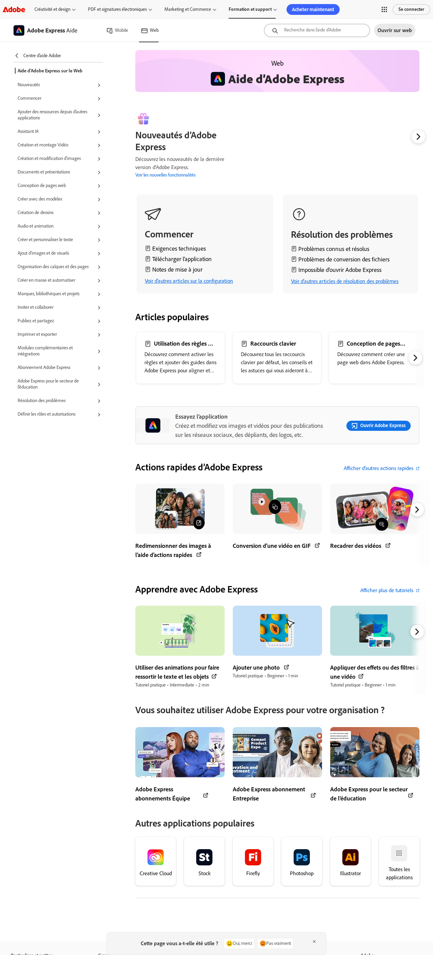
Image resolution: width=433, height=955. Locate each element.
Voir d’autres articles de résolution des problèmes (344, 281)
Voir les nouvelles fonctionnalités (165, 175)
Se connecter (411, 9)
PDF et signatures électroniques (117, 9)
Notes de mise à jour (177, 269)
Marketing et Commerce (187, 9)
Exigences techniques (179, 248)
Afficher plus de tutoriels (386, 590)
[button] (384, 9)
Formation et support (250, 9)
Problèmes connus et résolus (333, 249)
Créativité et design (52, 9)
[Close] (314, 941)
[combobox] (317, 30)
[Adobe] (14, 9)
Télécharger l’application (182, 259)
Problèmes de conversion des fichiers (344, 259)
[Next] (418, 136)
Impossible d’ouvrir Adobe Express (340, 270)
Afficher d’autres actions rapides (378, 468)
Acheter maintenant (313, 9)
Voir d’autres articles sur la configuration (189, 281)
